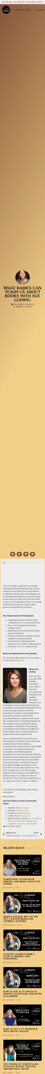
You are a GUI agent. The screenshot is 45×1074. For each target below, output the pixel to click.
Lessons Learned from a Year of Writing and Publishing (19, 956)
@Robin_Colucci (21, 816)
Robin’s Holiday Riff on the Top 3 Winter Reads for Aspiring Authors (20, 919)
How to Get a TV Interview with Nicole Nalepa (20, 1030)
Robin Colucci (22, 808)
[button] (12, 554)
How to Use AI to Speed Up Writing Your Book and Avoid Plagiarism (22, 994)
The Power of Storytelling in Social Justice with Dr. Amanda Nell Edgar (21, 1066)
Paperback (18, 660)
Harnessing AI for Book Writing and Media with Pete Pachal (21, 881)
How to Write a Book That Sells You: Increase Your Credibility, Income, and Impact (24, 821)
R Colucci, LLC (22, 810)
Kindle (5, 660)
